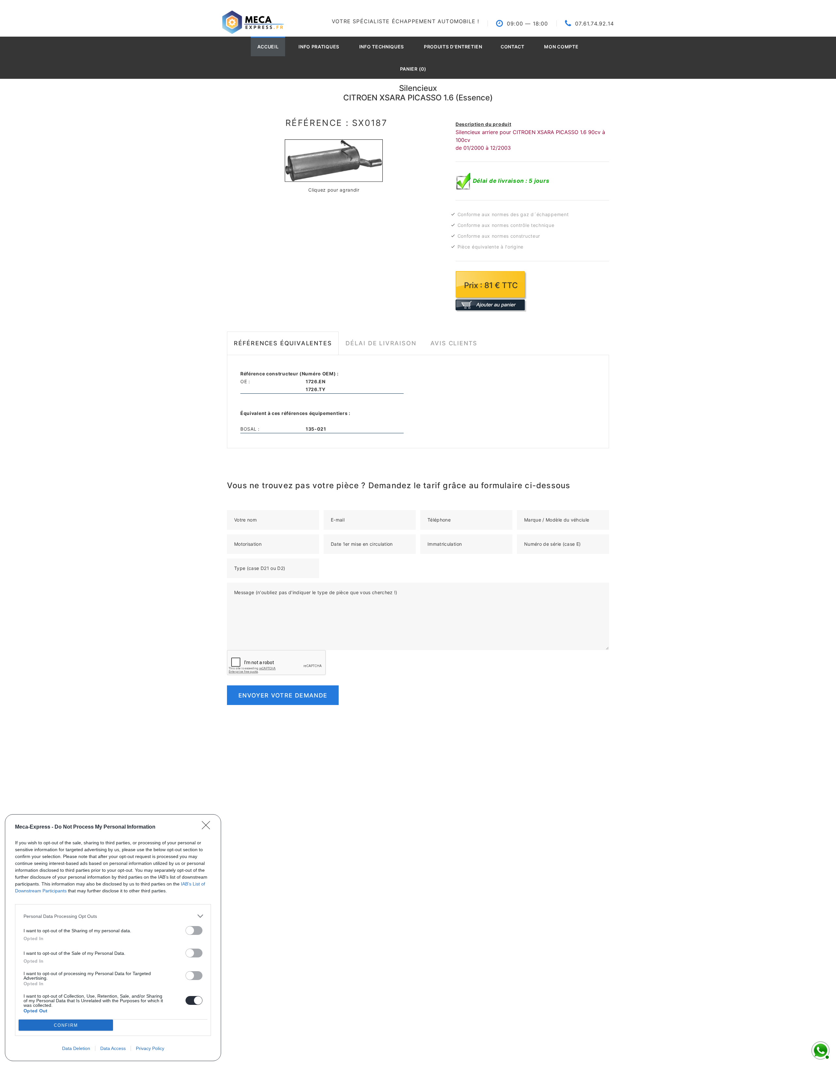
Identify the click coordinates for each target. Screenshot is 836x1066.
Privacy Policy (150, 1048)
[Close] (208, 827)
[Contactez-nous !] (819, 1049)
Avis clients (454, 343)
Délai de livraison (381, 343)
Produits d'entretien (453, 46)
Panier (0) (413, 69)
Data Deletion (76, 1048)
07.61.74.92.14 (594, 23)
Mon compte (561, 46)
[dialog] (113, 938)
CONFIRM (66, 1025)
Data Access (113, 1048)
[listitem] (113, 916)
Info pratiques (318, 46)
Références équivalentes (283, 343)
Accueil (268, 46)
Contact (512, 46)
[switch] (193, 930)
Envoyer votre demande (282, 695)
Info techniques (381, 46)
